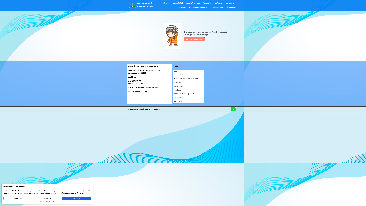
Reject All (47, 198)
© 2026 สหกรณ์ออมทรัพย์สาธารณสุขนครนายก (144, 109)
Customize (18, 198)
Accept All (76, 198)
